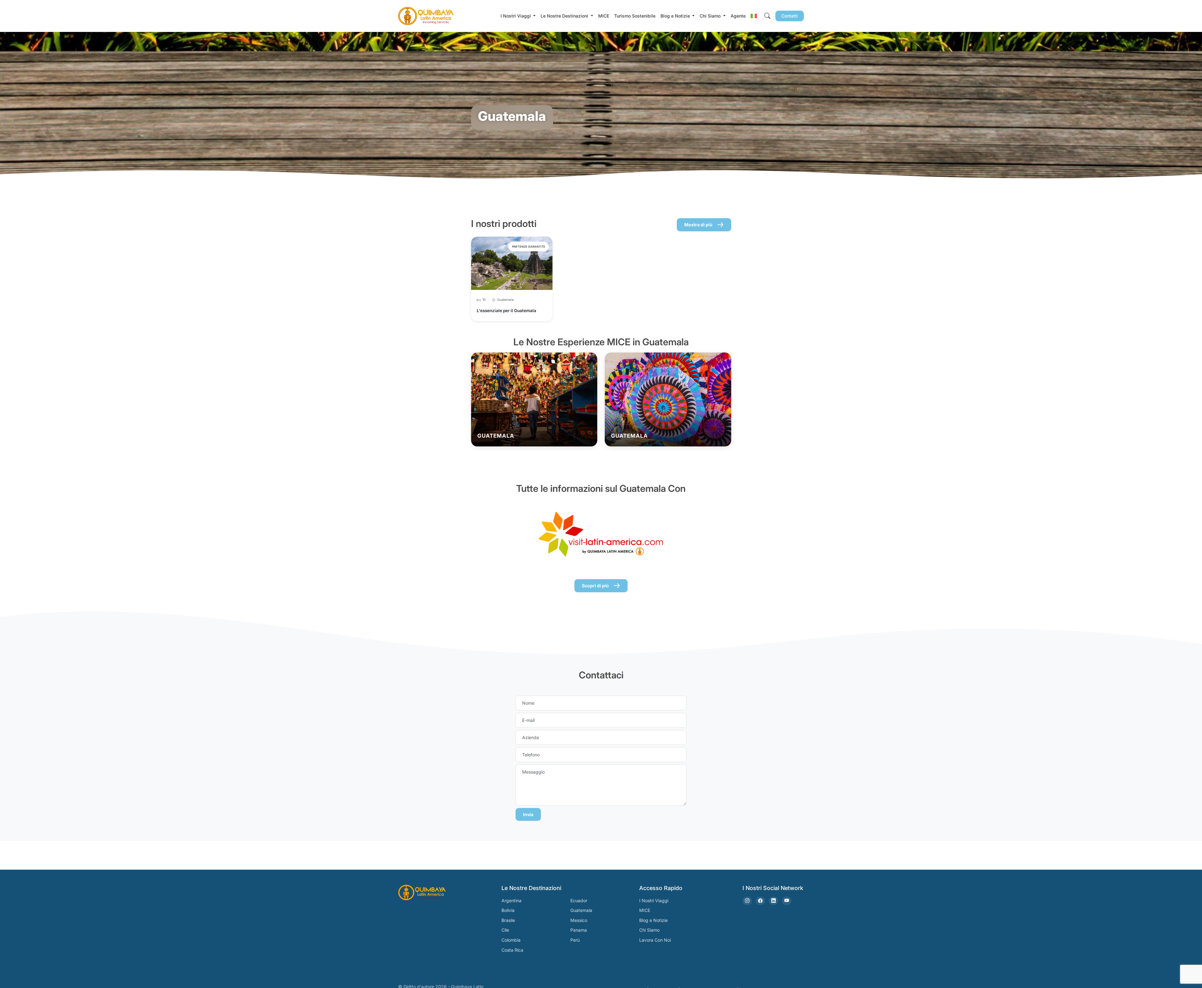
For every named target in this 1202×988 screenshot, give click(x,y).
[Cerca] (767, 15)
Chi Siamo (649, 930)
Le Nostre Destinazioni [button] (565, 15)
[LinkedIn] (773, 901)
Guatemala (581, 910)
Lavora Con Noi (655, 940)
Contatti (789, 15)
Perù (575, 940)
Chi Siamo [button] (711, 15)
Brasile (508, 920)
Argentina (511, 900)
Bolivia (508, 910)
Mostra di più (698, 224)
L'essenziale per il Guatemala (506, 310)
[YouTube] (786, 901)
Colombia (511, 940)
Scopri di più (595, 585)
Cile (505, 930)
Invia (528, 814)
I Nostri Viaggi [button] (516, 15)
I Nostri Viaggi (653, 900)
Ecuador (578, 900)
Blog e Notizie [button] (675, 15)
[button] (753, 15)
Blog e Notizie (653, 920)
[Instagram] (747, 901)
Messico (578, 920)
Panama (578, 930)
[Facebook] (760, 901)
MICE (603, 15)
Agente (738, 15)
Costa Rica (512, 950)
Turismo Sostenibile (634, 15)
